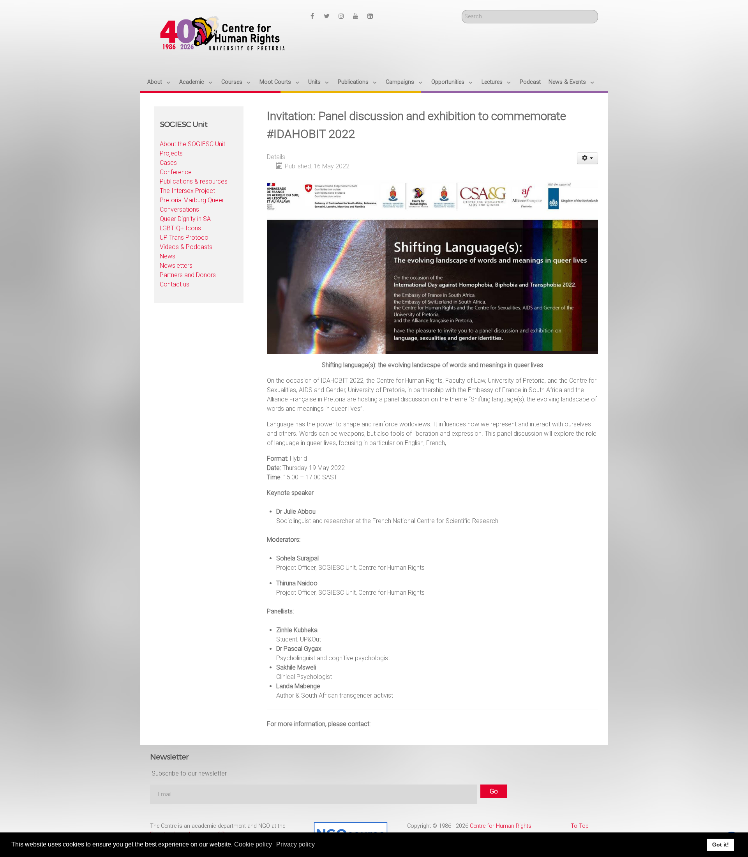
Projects (171, 153)
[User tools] (587, 158)
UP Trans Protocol (185, 237)
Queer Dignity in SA (185, 219)
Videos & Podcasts (186, 247)
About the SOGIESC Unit (192, 144)
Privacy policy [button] (295, 844)
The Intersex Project (187, 190)
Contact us (174, 284)
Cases (168, 162)
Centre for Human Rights (500, 826)
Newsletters (176, 265)
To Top (580, 826)
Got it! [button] (720, 844)
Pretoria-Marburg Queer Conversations (192, 204)
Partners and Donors (188, 275)
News (167, 256)
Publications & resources (194, 181)
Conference (176, 172)
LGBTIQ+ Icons (180, 228)
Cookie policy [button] (253, 844)
